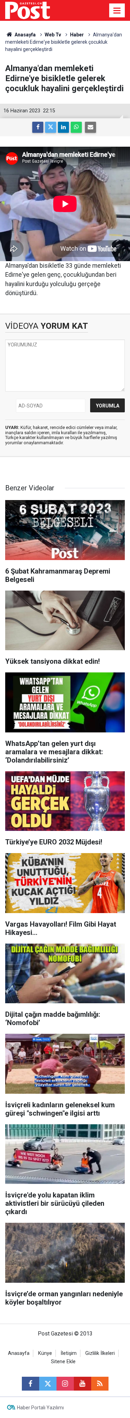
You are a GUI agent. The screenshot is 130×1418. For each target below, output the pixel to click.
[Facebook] (37, 127)
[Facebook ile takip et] (30, 1384)
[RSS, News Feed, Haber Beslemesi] (100, 1384)
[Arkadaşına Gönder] (90, 127)
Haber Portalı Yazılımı (40, 1407)
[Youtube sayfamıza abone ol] (82, 1384)
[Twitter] (50, 127)
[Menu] (117, 10)
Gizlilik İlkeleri (100, 1353)
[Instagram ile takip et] (65, 1384)
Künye (45, 1353)
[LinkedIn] (63, 127)
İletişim (69, 1353)
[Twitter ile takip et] (48, 1384)
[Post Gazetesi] (27, 10)
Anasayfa (18, 1353)
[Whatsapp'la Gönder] (76, 127)
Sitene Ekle (63, 1362)
